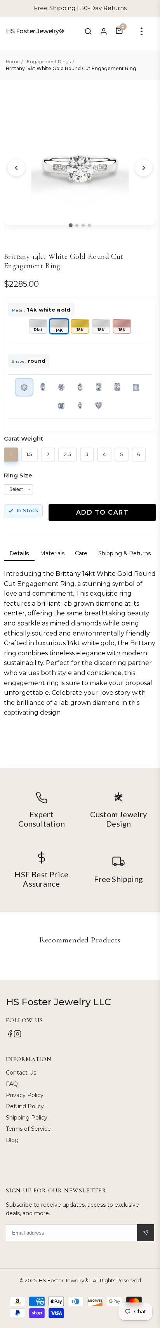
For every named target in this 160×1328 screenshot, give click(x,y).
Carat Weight (23, 438)
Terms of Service (28, 1128)
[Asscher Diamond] (61, 406)
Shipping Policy (26, 1117)
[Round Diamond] (24, 387)
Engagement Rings (49, 61)
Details (19, 553)
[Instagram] (17, 1035)
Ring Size (18, 475)
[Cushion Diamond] (61, 387)
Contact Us (21, 1072)
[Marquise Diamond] (80, 406)
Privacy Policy (24, 1095)
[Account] (104, 31)
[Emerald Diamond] (98, 387)
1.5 (29, 454)
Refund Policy (25, 1106)
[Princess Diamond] (136, 387)
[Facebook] (10, 1035)
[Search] (88, 31)
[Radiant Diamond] (117, 387)
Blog (12, 1140)
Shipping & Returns (124, 553)
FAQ (12, 1083)
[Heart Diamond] (98, 406)
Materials (52, 553)
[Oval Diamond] (43, 387)
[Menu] (141, 31)
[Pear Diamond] (80, 387)
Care (81, 553)
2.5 (67, 454)
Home (12, 61)
